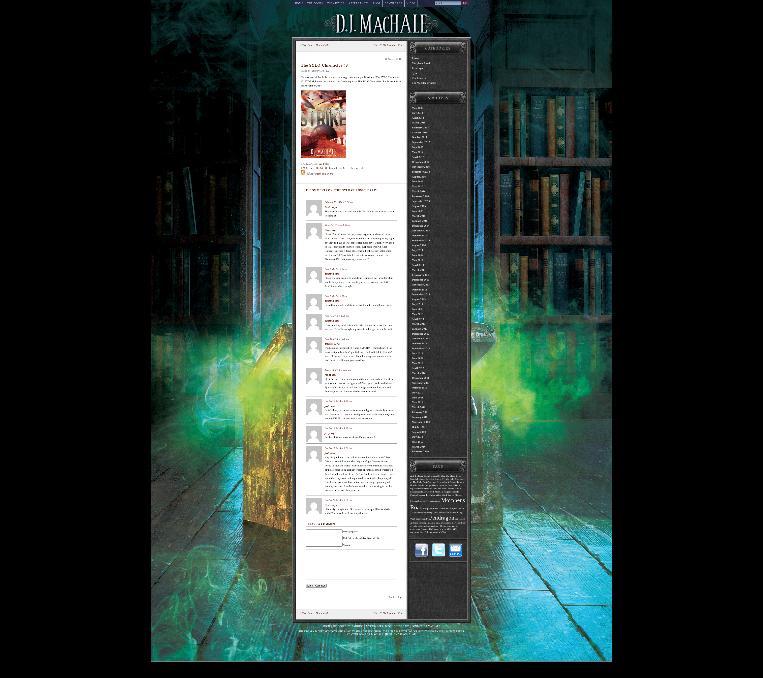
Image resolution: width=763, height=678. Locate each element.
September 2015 (421, 201)
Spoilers (430, 526)
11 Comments (393, 59)
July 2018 (417, 112)
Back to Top (395, 597)
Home (299, 3)
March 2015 (419, 215)
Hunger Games (431, 485)
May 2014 (417, 259)
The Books (315, 3)
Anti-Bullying (416, 476)
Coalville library (433, 479)
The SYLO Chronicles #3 (387, 45)
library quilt (428, 492)
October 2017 (419, 137)
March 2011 (418, 407)
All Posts (324, 163)
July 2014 (417, 250)
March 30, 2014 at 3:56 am (337, 225)
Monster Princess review (429, 501)
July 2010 (417, 436)
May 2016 (417, 186)
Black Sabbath (430, 476)
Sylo (414, 73)
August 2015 (419, 206)
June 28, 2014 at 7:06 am (337, 339)
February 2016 (420, 196)
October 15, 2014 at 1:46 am (338, 401)
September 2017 (421, 142)
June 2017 (417, 147)
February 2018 (420, 127)
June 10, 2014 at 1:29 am (337, 316)
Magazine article (451, 492)
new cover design (425, 512)
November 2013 (421, 284)
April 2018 (418, 117)
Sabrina (329, 273)
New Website (439, 512)
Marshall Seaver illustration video (425, 495)
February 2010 (420, 451)
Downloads (394, 3)
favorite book (443, 482)
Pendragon (418, 68)
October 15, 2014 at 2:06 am (338, 448)
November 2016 (421, 166)
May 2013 (417, 314)
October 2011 (419, 387)
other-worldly (422, 519)
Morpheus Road (421, 63)
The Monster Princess (424, 82)
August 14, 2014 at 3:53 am (338, 370)
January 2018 (420, 132)
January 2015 (420, 220)
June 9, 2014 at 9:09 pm (336, 269)
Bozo (458, 476)
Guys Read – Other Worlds (316, 45)
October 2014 (419, 235)
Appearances (359, 3)
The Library (419, 78)
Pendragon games (427, 523)
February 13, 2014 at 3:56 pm (339, 202)
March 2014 (419, 269)
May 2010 (417, 441)
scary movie (451, 523)
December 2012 (420, 333)
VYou (443, 532)
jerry (327, 433)
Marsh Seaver (448, 495)
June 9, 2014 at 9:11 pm (336, 296)
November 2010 (421, 422)
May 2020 (417, 107)
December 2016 (420, 161)
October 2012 (419, 343)
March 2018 (419, 122)
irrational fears (445, 485)
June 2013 (417, 309)
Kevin (328, 207)
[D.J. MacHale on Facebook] (421, 550)
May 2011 (417, 402)
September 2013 (421, 294)
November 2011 (421, 382)
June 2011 (417, 397)
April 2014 (418, 264)
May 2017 (417, 152)
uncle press (441, 529)
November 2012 (421, 338)
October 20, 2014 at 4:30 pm (338, 500)
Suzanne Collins (428, 529)
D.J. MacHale (448, 479)
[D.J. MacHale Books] (381, 23)
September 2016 (421, 171)
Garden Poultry (457, 482)
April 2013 (418, 319)
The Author (336, 3)
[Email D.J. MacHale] (455, 550)
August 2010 (419, 431)
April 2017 (418, 156)
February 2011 (420, 412)
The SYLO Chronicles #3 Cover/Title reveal (339, 167)
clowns (422, 479)
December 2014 (420, 225)
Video (411, 3)
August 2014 (419, 245)
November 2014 (421, 230)
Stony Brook (440, 526)
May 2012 (417, 363)
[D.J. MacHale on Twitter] (438, 550)
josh (327, 406)
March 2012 (419, 372)
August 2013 (419, 299)
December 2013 (420, 279)
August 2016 (419, 176)
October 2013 (419, 289)
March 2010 (419, 446)
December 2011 (420, 377)
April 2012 (418, 368)
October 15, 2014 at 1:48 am (338, 428)
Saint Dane (441, 523)
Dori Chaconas (429, 482)
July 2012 (417, 353)
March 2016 (419, 191)
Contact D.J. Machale (426, 626)
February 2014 (420, 274)
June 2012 (417, 358)
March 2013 (419, 323)
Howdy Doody (417, 485)
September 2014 (421, 240)
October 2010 (419, 426)
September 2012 (421, 348)
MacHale (439, 492)
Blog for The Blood (446, 476)
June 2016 (417, 181)
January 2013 (420, 328)
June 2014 (417, 255)
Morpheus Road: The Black (435, 508)
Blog (377, 3)
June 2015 (417, 211)
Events (415, 58)
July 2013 (417, 304)
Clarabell (414, 479)
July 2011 (417, 392)
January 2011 (419, 417)
